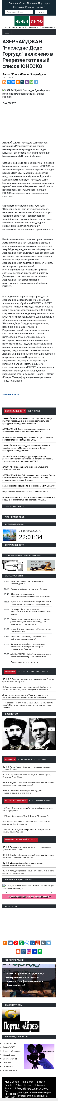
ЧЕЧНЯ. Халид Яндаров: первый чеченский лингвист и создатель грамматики (28, 871)
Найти (41, 12)
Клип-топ (7, 1062)
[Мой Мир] (9, 82)
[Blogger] (4, 82)
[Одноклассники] (18, 82)
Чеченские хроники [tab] (15, 800)
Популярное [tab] (34, 411)
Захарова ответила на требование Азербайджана (27, 582)
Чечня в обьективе (12, 1051)
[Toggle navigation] (6, 32)
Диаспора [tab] (23, 671)
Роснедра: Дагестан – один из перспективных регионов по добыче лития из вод (30, 611)
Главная (13, 3)
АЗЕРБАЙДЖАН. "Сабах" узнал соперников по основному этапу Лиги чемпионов (30, 655)
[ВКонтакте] (13, 82)
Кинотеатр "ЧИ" (10, 1058)
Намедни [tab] (10, 671)
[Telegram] (36, 82)
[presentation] (51, 729)
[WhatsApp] (31, 82)
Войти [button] (39, 6)
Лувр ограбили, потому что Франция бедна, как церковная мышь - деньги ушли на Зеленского (25, 696)
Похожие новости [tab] (15, 411)
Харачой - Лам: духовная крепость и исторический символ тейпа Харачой (26, 830)
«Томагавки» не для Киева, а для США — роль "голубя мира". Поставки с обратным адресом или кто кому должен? (27, 705)
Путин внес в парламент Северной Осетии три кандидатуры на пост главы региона (31, 602)
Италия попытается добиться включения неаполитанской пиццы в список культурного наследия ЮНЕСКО (28, 498)
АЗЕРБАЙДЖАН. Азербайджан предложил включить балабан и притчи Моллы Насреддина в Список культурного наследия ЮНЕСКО (26, 448)
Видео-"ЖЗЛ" (9, 1047)
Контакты (18, 6)
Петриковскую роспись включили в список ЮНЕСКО (25, 492)
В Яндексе (28, 1081)
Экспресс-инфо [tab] (39, 671)
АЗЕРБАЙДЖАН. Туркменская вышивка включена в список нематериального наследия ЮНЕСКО (26, 430)
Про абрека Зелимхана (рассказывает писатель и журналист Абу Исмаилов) (26, 822)
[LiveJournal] (22, 82)
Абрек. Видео (9, 1055)
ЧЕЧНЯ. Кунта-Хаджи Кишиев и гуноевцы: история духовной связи (26, 768)
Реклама (29, 6)
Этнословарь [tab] (24, 759)
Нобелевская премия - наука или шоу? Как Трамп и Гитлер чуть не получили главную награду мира (26, 688)
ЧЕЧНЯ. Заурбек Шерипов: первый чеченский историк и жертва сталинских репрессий (28, 783)
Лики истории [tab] (43, 800)
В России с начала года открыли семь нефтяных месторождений (28, 637)
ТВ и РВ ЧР (8, 1066)
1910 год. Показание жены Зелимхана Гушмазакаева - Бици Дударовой (28, 809)
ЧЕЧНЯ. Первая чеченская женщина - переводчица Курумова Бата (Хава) (27, 775)
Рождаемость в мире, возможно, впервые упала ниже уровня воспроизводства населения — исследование (30, 621)
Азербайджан (38, 74)
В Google (14, 1081)
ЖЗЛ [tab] (31, 800)
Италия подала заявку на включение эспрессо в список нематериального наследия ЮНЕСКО (27, 438)
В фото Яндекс (23, 1085)
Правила (32, 3)
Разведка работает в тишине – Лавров (28, 589)
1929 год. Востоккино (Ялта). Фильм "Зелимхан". (25, 816)
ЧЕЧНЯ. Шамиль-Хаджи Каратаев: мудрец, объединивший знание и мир (22, 791)
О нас (22, 3)
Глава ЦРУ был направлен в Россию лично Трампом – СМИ (30, 630)
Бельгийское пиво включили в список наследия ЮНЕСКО (28, 486)
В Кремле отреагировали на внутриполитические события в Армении (30, 595)
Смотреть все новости (24, 662)
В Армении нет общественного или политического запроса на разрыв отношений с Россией (27, 646)
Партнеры (44, 3)
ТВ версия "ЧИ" (10, 1043)
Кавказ (6, 74)
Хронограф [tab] (40, 759)
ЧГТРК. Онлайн (10, 1070)
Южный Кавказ (20, 74)
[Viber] (27, 82)
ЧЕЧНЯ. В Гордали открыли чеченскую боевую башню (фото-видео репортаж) (28, 680)
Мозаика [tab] (10, 759)
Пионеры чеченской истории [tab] (21, 839)
